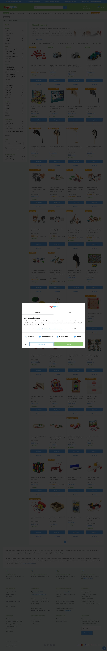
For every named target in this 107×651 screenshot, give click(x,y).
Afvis (26, 344)
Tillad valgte (41, 344)
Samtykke (37, 312)
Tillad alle (68, 344)
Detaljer (69, 312)
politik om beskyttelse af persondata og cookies (49, 329)
